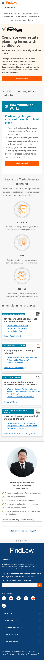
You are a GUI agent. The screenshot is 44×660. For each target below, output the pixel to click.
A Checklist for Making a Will (18, 360)
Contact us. (22, 569)
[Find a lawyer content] (40, 620)
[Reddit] (33, 598)
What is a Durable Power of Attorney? (22, 389)
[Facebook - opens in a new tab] (4, 598)
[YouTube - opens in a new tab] (11, 598)
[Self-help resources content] (40, 627)
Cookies (34, 654)
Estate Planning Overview (17, 326)
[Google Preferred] (4, 606)
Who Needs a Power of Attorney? (20, 397)
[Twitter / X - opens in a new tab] (18, 598)
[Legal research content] (40, 634)
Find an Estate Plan (14, 331)
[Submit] (39, 585)
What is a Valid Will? (15, 362)
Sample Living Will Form (16, 428)
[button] (3, 3)
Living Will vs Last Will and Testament (22, 426)
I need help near (18, 519)
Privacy (12, 654)
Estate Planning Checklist (17, 328)
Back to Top (23, 541)
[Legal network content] (40, 641)
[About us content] (40, 613)
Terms (4, 654)
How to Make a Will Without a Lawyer (22, 357)
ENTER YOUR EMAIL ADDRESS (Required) (17, 581)
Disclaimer (23, 654)
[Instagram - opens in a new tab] (26, 598)
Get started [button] (22, 78)
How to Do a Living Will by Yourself (21, 423)
